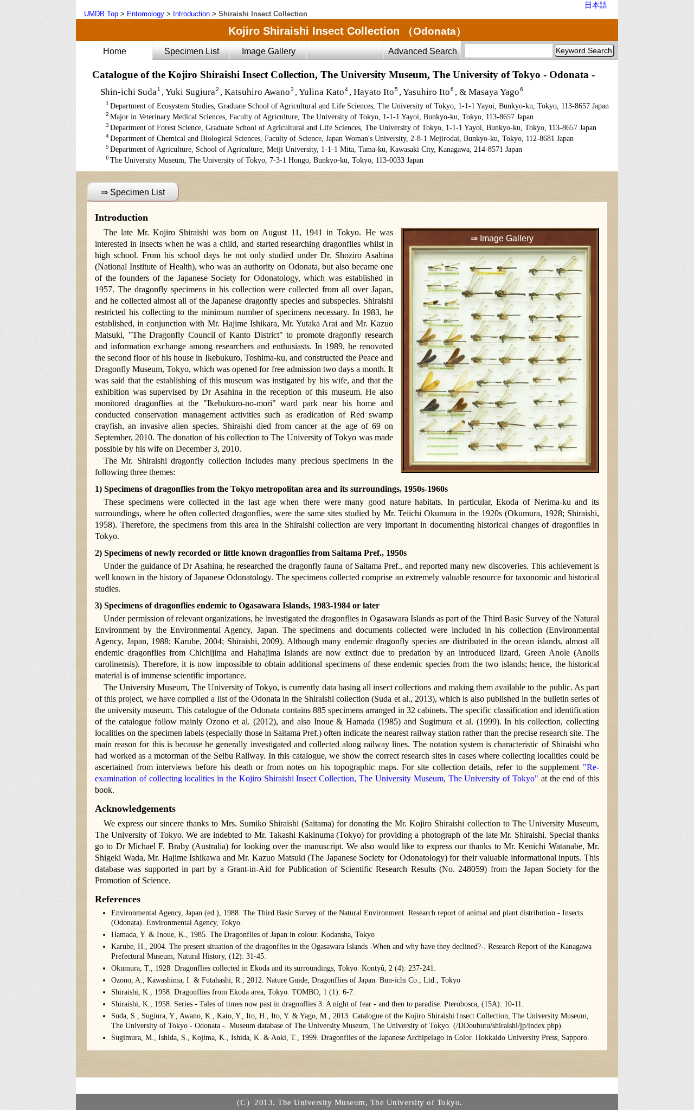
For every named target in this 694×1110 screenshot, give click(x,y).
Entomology (145, 14)
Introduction (191, 14)
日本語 (595, 5)
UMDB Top (101, 14)
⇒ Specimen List (133, 192)
